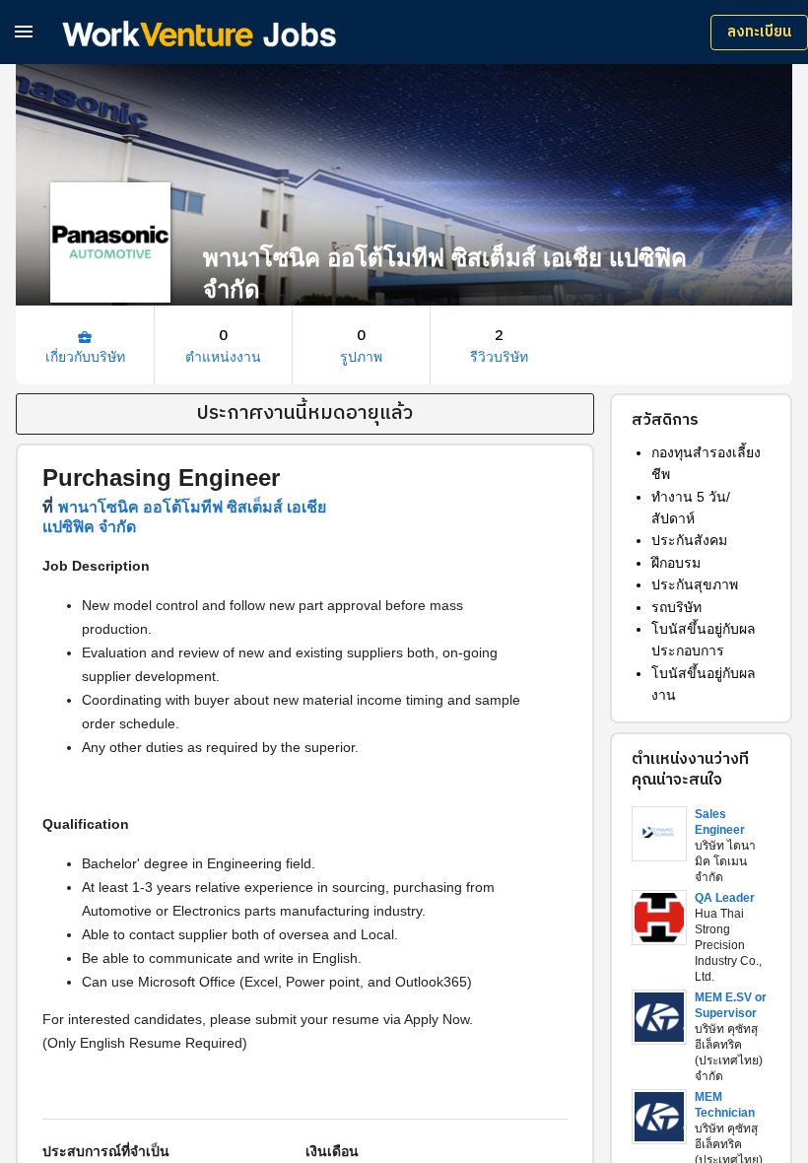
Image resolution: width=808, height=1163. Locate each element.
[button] (23, 31)
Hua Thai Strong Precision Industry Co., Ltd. (728, 945)
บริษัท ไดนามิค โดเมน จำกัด (725, 861)
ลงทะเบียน (759, 32)
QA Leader (725, 898)
